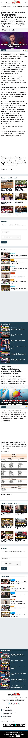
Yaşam (8, 10)
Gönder (4, 242)
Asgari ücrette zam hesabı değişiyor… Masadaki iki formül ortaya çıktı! (21, 527)
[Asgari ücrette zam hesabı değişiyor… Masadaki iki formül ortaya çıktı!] (21, 522)
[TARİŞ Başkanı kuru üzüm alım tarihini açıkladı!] (7, 522)
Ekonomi (19, 6)
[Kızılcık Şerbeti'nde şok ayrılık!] (21, 209)
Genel (12, 279)
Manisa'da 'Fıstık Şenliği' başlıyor (18, 282)
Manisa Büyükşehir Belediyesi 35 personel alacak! (20, 540)
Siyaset (9, 6)
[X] (12, 704)
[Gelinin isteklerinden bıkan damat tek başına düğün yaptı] (7, 196)
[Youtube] (16, 704)
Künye (8, 721)
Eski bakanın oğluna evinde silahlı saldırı (18, 269)
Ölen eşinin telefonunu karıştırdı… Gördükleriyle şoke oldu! (7, 540)
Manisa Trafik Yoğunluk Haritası (9, 712)
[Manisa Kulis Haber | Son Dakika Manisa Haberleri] (13, 2)
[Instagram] (14, 704)
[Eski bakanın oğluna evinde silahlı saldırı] (21, 509)
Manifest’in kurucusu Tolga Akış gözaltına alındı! (18, 256)
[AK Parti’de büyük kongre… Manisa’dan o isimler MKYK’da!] (14, 397)
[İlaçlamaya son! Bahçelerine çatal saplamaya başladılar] (21, 183)
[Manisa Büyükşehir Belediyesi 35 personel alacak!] (21, 534)
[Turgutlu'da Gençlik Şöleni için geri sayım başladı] (7, 209)
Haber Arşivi (5, 718)
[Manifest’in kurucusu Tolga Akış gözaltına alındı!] (7, 509)
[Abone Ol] (26, 50)
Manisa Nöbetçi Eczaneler (8, 707)
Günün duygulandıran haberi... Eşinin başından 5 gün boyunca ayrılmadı (7, 189)
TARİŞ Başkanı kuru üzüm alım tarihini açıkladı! (18, 289)
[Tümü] (26, 250)
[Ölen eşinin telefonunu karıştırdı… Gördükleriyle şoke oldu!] (7, 534)
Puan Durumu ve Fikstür (7, 713)
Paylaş (4, 50)
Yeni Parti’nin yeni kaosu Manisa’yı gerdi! (17, 262)
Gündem (3, 6)
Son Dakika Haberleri (7, 716)
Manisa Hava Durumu (7, 709)
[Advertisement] (14, 146)
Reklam (13, 721)
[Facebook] (9, 704)
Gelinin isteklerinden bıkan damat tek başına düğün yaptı (6, 202)
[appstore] (8, 725)
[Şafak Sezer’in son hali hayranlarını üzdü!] (21, 196)
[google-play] (20, 725)
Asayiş (14, 6)
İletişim (3, 721)
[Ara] (26, 2)
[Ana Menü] (1, 2)
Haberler (3, 10)
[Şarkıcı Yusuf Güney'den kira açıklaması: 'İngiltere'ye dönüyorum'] (14, 40)
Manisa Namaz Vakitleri (7, 710)
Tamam (17, 736)
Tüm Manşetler (6, 715)
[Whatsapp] (19, 704)
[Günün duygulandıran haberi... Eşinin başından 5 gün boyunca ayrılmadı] (7, 183)
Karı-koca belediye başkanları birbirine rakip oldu (17, 275)
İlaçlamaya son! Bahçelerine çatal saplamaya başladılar (19, 189)
